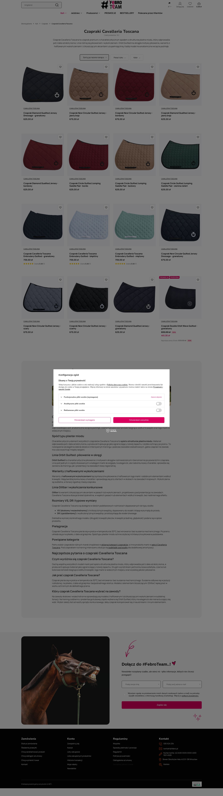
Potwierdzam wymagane (84, 420)
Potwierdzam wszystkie (139, 420)
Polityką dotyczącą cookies (117, 385)
